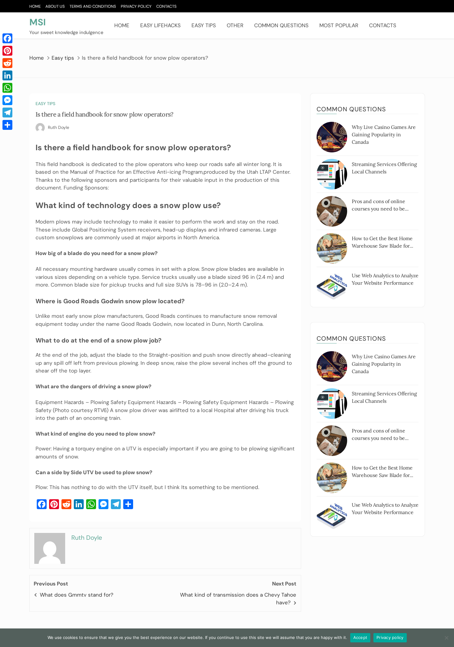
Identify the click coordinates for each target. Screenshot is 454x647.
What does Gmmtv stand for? (76, 594)
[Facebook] (7, 38)
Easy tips (203, 25)
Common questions (281, 25)
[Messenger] (7, 100)
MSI (37, 22)
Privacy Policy (136, 6)
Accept (360, 637)
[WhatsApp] (7, 88)
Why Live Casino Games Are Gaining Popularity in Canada (384, 134)
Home (35, 6)
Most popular (338, 25)
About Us (55, 6)
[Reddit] (7, 63)
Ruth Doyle (58, 127)
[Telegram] (7, 112)
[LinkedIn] (7, 75)
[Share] (7, 125)
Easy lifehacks (160, 25)
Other (235, 25)
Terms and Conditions (92, 6)
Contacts (166, 6)
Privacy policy (390, 637)
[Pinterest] (7, 51)
